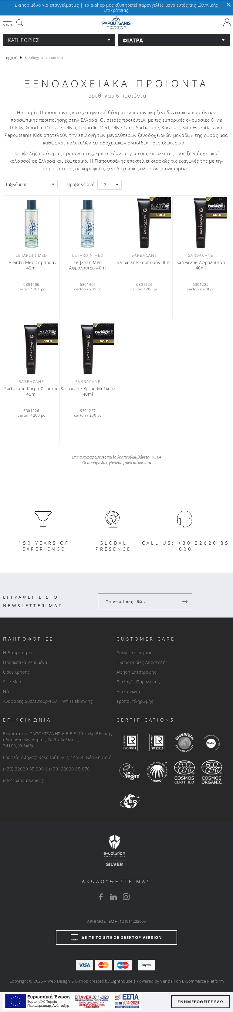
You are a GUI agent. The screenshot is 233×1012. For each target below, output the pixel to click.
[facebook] (100, 896)
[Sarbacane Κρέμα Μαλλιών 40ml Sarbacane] (87, 349)
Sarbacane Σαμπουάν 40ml (144, 262)
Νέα (7, 691)
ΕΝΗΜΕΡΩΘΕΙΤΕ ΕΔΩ (200, 1001)
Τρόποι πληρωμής (134, 701)
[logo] (116, 23)
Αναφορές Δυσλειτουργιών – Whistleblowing (48, 701)
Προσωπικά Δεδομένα (25, 662)
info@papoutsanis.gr (24, 780)
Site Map (12, 682)
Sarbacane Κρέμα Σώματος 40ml (31, 391)
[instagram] (126, 896)
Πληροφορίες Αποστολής (142, 662)
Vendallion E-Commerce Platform (192, 981)
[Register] (185, 601)
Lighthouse (121, 981)
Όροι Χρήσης (16, 672)
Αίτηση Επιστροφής (136, 672)
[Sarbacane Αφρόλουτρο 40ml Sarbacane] (200, 223)
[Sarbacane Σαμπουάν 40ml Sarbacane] (144, 223)
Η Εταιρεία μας (18, 652)
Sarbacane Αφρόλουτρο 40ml (201, 265)
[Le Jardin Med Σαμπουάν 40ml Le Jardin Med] (31, 223)
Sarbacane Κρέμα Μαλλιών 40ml (88, 391)
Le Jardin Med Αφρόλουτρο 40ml (87, 265)
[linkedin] (113, 896)
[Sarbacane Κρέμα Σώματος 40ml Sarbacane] (31, 349)
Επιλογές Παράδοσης (138, 682)
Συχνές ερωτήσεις (134, 652)
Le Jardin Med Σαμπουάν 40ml (31, 265)
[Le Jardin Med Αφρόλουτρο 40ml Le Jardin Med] (87, 223)
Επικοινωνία (128, 691)
